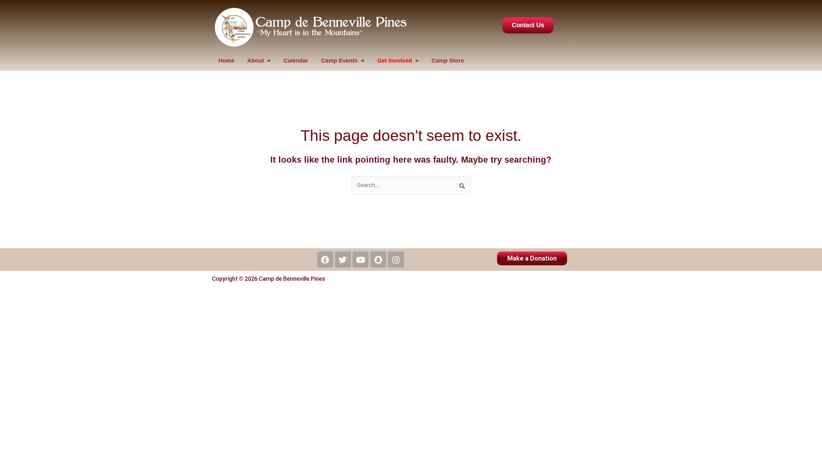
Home (226, 60)
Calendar (296, 60)
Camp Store (448, 60)
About (255, 60)
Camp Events (339, 60)
